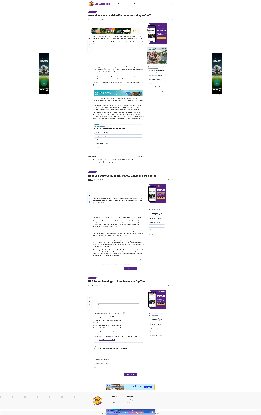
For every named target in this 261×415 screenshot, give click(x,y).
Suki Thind (90, 179)
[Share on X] (89, 44)
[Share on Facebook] (89, 41)
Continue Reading (130, 268)
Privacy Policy (156, 413)
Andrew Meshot (91, 285)
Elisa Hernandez (91, 19)
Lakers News (92, 11)
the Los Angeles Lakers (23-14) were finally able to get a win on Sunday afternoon (113, 200)
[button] (89, 47)
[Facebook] (141, 157)
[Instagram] (143, 157)
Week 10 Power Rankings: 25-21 (107, 340)
